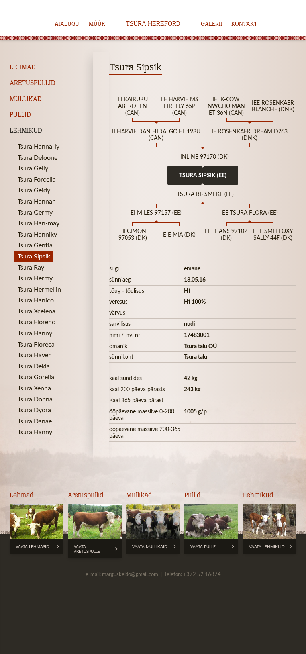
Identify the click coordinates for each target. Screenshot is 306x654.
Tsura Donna (35, 399)
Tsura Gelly (33, 168)
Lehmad (23, 67)
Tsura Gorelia (36, 376)
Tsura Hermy (35, 278)
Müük (97, 24)
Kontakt (244, 24)
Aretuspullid (32, 83)
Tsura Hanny (35, 333)
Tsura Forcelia (37, 179)
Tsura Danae (35, 421)
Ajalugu (67, 24)
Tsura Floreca (36, 344)
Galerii (211, 24)
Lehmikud (26, 131)
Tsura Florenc (36, 321)
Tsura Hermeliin (39, 289)
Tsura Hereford (153, 24)
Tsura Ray (31, 267)
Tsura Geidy (34, 190)
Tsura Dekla (34, 366)
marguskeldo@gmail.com (130, 574)
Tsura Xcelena (36, 311)
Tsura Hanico (36, 300)
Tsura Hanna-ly (38, 146)
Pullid (20, 115)
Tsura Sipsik (34, 256)
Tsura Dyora (34, 409)
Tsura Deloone (37, 157)
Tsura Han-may (38, 223)
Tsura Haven (35, 354)
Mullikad (26, 99)
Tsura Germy (35, 212)
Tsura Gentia (35, 245)
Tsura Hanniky (37, 234)
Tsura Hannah (37, 201)
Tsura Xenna (34, 388)
